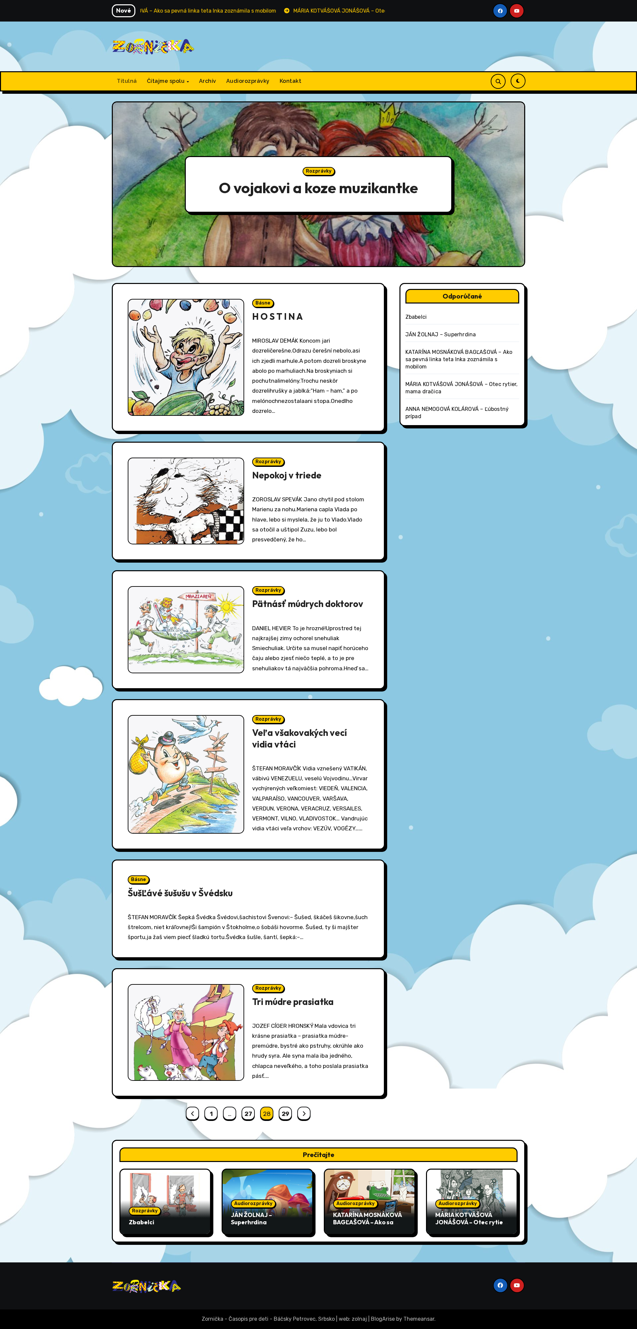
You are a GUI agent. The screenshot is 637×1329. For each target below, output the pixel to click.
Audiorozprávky (248, 81)
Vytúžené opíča (318, 187)
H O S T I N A (277, 316)
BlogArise (383, 1319)
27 (248, 1114)
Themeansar (418, 1319)
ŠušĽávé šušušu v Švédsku (180, 893)
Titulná (127, 81)
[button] (513, 185)
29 (285, 1114)
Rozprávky (318, 171)
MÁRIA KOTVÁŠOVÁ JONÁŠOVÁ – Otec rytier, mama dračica (471, 1222)
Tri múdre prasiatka (293, 1001)
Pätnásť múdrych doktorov (307, 603)
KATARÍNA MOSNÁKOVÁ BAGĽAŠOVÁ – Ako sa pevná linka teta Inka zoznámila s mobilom (459, 359)
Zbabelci (416, 317)
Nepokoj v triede (286, 475)
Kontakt (291, 81)
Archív (207, 81)
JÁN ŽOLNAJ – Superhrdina (440, 334)
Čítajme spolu (166, 81)
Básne (262, 303)
